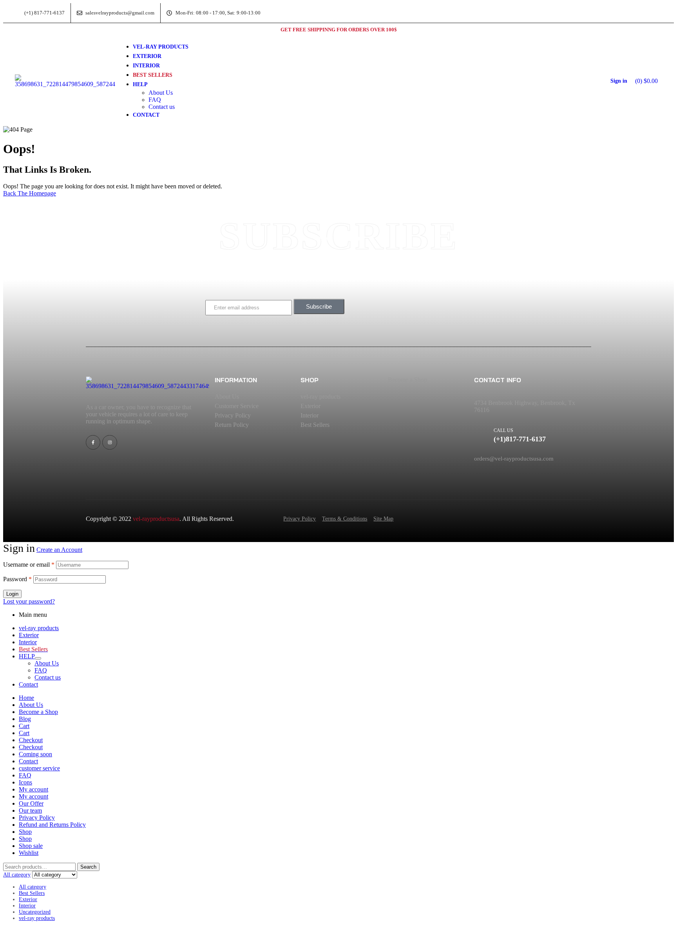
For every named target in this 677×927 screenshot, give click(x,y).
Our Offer (31, 803)
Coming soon (35, 754)
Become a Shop (38, 711)
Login (12, 594)
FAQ (40, 670)
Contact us (47, 677)
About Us (46, 663)
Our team (30, 810)
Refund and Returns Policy (52, 824)
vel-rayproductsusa (156, 518)
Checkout (31, 740)
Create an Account (59, 549)
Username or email (28, 564)
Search (88, 867)
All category (32, 887)
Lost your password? (29, 601)
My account (33, 789)
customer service (39, 768)
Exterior (29, 635)
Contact (28, 684)
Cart (24, 726)
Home (26, 697)
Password (17, 579)
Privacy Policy (37, 817)
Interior (28, 642)
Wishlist (28, 852)
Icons (25, 782)
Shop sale (31, 845)
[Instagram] (109, 442)
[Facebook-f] (93, 442)
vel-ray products (39, 628)
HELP (27, 656)
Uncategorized (35, 912)
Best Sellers (32, 893)
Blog (25, 719)
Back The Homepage (29, 193)
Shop (25, 831)
